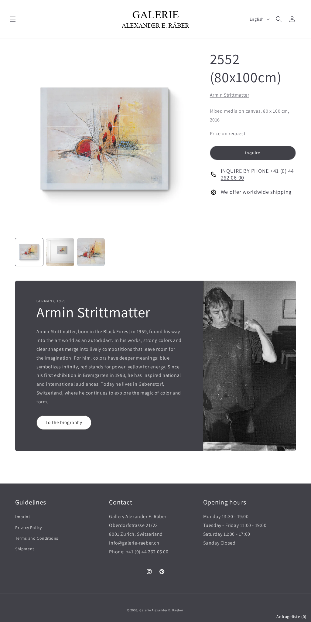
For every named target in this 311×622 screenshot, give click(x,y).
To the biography (64, 422)
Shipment (24, 549)
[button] (12, 19)
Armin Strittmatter (229, 95)
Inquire (252, 153)
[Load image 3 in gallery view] (91, 252)
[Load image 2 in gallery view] (60, 252)
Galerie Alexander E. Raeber (161, 610)
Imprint (22, 516)
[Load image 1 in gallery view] (29, 252)
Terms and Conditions (36, 538)
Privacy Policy (28, 527)
